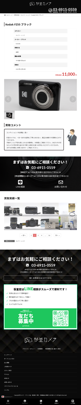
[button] (40, 95)
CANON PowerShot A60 (67, 221)
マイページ (25, 403)
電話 (41, 403)
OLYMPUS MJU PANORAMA (30, 207)
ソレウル (6, 390)
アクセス (6, 374)
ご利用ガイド (8, 366)
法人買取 (6, 362)
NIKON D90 (29, 221)
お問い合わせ (8, 382)
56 (49, 235)
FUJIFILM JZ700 (49, 208)
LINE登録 (73, 403)
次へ (57, 235)
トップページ (8, 355)
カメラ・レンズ (20, 35)
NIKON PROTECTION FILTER (66, 207)
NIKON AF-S (11, 221)
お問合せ (56, 403)
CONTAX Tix (48, 221)
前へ (23, 235)
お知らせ (6, 378)
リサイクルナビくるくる (11, 386)
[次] (73, 99)
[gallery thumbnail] (9, 115)
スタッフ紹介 (8, 370)
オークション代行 (9, 359)
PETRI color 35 (12, 208)
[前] (8, 99)
